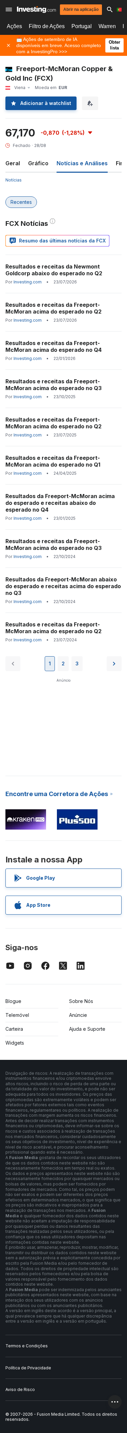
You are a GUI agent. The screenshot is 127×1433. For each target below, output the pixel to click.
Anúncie (78, 1015)
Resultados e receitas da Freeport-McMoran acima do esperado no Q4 (53, 346)
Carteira (14, 1029)
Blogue (13, 1001)
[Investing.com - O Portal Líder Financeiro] (36, 9)
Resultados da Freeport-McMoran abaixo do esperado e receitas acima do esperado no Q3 (63, 586)
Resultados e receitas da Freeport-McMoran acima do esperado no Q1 (52, 461)
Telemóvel (17, 1015)
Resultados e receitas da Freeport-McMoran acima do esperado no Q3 (53, 384)
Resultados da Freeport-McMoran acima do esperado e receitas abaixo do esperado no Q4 (60, 503)
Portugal (81, 26)
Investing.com (28, 281)
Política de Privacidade (28, 1367)
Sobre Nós (81, 1001)
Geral (12, 163)
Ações (14, 26)
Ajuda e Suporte (87, 1029)
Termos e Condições (26, 1345)
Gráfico (38, 163)
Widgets (14, 1043)
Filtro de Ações (47, 26)
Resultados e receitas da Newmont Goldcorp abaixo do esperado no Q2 (53, 270)
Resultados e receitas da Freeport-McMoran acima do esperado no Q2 (53, 308)
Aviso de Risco (20, 1389)
